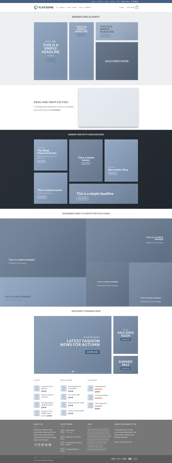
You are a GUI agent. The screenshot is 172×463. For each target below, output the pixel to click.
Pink (99, 439)
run (96, 442)
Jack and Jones (100, 433)
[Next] (107, 345)
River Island (105, 439)
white (98, 449)
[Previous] (38, 345)
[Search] (57, 7)
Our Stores (100, 1)
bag (89, 430)
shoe (100, 442)
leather (96, 436)
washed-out (91, 449)
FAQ (118, 1)
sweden (90, 446)
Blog (106, 1)
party (94, 439)
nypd (89, 439)
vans (101, 446)
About (93, 1)
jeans (107, 433)
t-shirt (96, 446)
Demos (62, 7)
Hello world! (70, 430)
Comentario (69, 432)
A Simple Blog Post (72, 449)
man (109, 436)
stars (105, 442)
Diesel (106, 430)
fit (88, 433)
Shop (69, 7)
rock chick (91, 442)
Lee (101, 436)
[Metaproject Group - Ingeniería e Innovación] (44, 7)
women (104, 449)
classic (94, 430)
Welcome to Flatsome (73, 437)
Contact (112, 1)
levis (105, 436)
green (92, 433)
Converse (100, 430)
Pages (74, 7)
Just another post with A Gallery (74, 443)
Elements (87, 7)
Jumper (90, 436)
